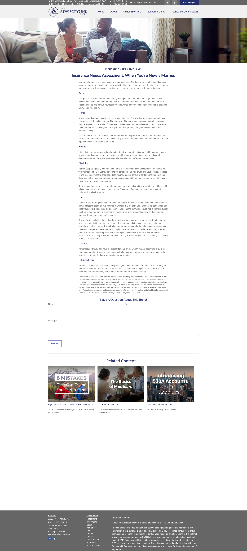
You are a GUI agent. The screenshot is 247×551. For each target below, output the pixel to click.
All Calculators (93, 545)
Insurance (91, 528)
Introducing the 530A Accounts (161, 405)
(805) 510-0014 (120, 4)
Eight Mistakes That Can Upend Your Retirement (70, 405)
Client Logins (189, 2)
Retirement (92, 519)
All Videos (91, 542)
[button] (100, 11)
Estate (89, 525)
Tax (88, 531)
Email (127, 304)
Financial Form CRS (125, 518)
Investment (91, 522)
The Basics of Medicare (108, 405)
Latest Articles (93, 540)
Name (51, 304)
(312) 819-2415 (120, 1)
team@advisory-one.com (145, 2)
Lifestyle (90, 537)
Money (90, 534)
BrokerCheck (177, 523)
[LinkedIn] (167, 2)
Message (52, 321)
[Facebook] (174, 2)
